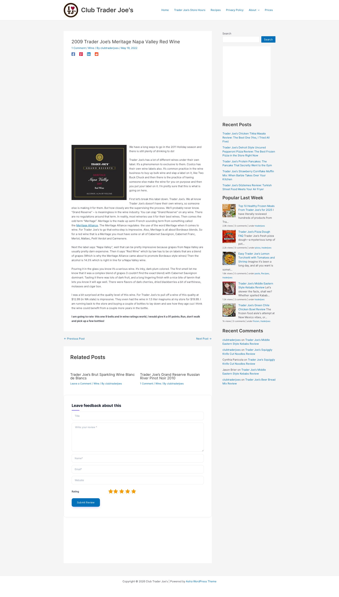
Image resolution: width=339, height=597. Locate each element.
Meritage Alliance (87, 225)
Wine (91, 48)
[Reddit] (96, 54)
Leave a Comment (80, 383)
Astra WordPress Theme (201, 581)
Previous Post (74, 338)
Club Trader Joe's (107, 10)
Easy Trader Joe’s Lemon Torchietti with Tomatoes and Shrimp (256, 257)
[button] (258, 10)
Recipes (265, 273)
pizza (257, 247)
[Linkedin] (89, 54)
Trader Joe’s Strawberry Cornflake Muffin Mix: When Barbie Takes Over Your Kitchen (248, 175)
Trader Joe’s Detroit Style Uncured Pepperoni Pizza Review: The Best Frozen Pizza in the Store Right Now (248, 151)
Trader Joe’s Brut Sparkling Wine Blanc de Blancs (102, 376)
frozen (256, 321)
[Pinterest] (81, 54)
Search (226, 33)
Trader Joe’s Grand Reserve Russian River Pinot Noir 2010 (170, 376)
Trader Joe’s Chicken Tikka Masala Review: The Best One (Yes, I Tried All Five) (246, 137)
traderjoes (260, 225)
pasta (257, 273)
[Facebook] (73, 54)
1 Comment (79, 48)
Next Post (204, 338)
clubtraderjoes (231, 340)
